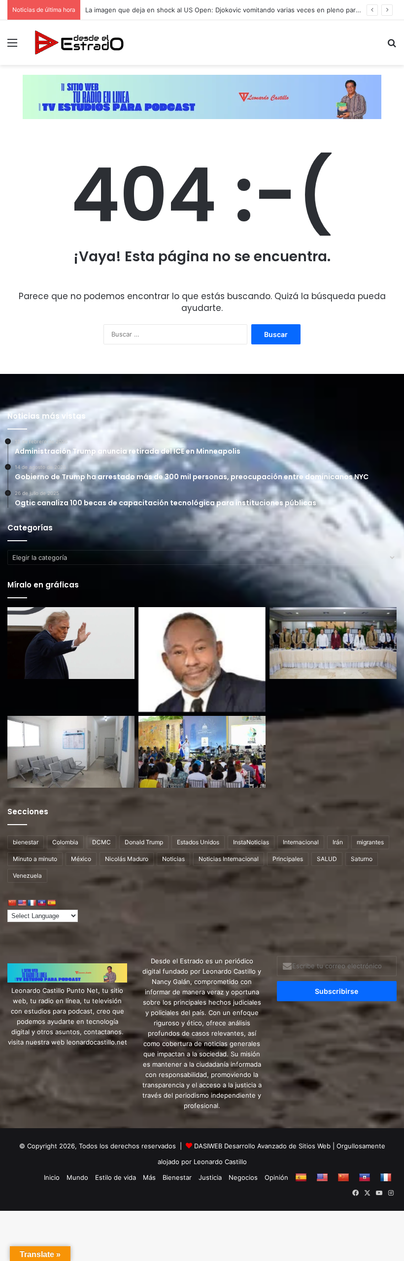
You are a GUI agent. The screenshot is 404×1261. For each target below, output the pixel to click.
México (81, 858)
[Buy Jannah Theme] (202, 96)
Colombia (65, 842)
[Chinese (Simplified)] (11, 903)
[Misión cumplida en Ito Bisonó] (202, 659)
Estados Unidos (198, 842)
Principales (287, 858)
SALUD (327, 858)
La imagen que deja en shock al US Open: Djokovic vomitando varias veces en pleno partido (226, 10)
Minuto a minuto (35, 858)
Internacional (301, 842)
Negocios (243, 1177)
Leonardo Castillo (220, 1162)
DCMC (101, 842)
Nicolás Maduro (126, 858)
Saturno (361, 858)
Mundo (77, 1177)
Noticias (173, 858)
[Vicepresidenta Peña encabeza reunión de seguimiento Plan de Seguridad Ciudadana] (333, 643)
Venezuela (27, 875)
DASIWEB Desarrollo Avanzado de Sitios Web (262, 1146)
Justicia (210, 1177)
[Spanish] (51, 903)
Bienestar (177, 1177)
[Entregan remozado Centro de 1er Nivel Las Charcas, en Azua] (71, 752)
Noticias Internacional (229, 858)
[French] (31, 903)
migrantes (370, 842)
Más (149, 1177)
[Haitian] (41, 903)
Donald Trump (144, 842)
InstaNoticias (251, 842)
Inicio (52, 1177)
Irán (338, 842)
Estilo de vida (115, 1177)
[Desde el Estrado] (79, 42)
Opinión (276, 1177)
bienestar (25, 842)
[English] (21, 903)
